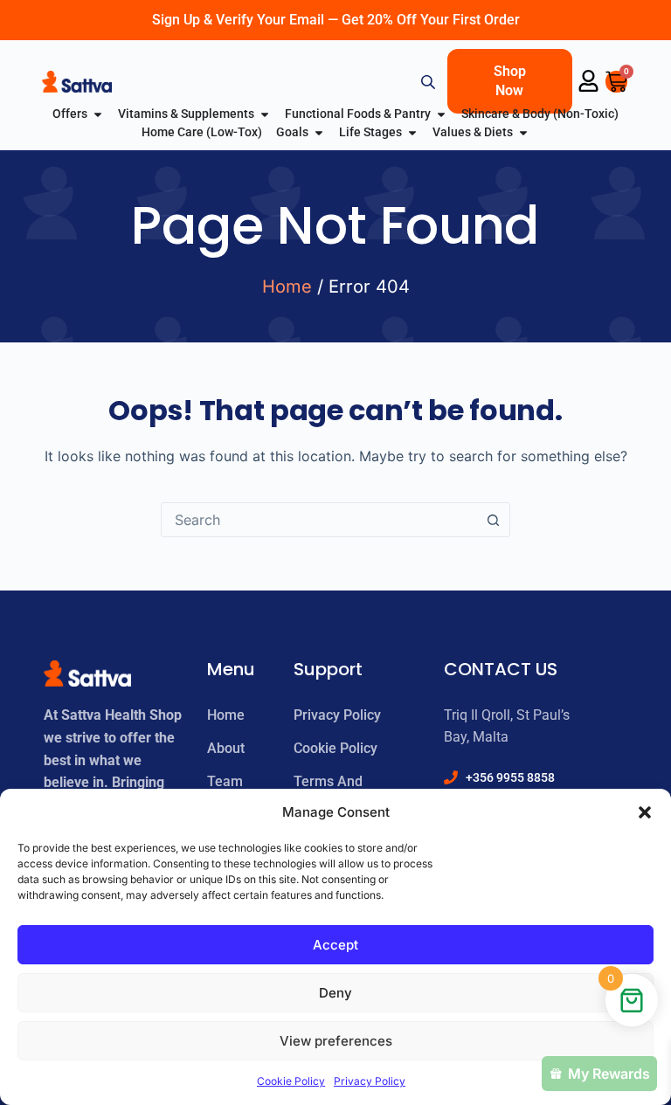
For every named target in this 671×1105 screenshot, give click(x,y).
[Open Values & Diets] (523, 132)
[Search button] (492, 519)
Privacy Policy (369, 1081)
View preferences (336, 1040)
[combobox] (319, 519)
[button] (645, 812)
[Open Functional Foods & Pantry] (441, 114)
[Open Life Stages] (412, 132)
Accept (335, 944)
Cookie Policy (291, 1081)
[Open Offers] (98, 114)
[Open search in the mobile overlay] (430, 81)
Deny (335, 992)
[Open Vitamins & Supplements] (265, 114)
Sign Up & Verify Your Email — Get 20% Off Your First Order (336, 19)
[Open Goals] (319, 132)
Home (287, 286)
